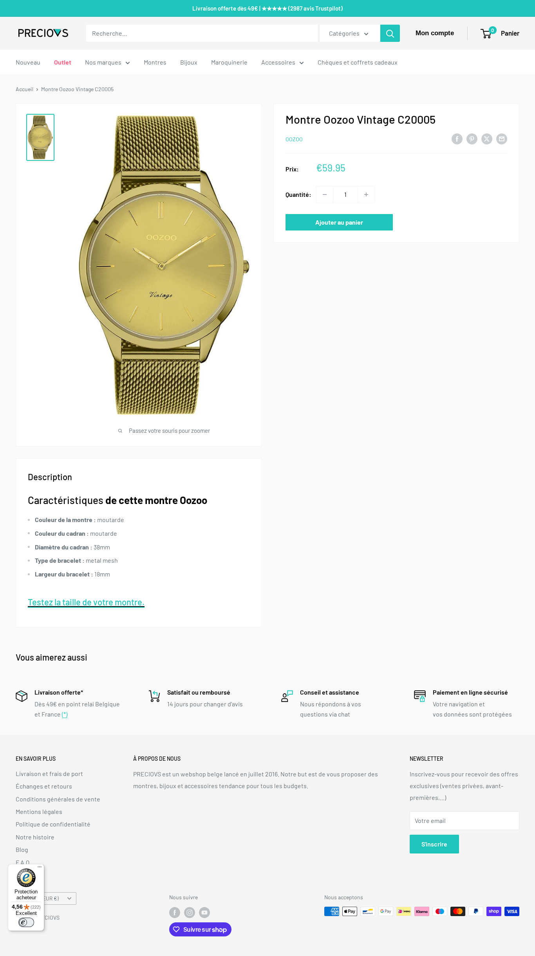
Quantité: (298, 194)
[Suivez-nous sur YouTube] (204, 912)
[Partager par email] (501, 138)
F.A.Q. (23, 862)
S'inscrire (434, 844)
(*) (64, 714)
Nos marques (103, 62)
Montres (155, 62)
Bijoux (188, 62)
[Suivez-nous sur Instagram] (189, 912)
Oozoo (294, 139)
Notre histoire (35, 837)
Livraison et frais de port (49, 773)
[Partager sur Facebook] (457, 138)
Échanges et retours (44, 786)
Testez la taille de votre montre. (86, 602)
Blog (22, 849)
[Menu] (39, 868)
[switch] (26, 922)
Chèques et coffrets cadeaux (358, 62)
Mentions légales (39, 811)
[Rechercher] (390, 33)
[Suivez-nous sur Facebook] (174, 912)
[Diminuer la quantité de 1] (324, 194)
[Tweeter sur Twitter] (486, 138)
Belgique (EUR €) (39, 898)
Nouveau (28, 62)
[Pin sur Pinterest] (471, 138)
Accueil (24, 89)
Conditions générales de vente (58, 799)
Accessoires (278, 62)
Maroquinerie (229, 62)
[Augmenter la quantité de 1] (366, 194)
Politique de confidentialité (53, 824)
